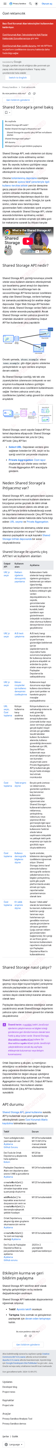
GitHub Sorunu (11, 1147)
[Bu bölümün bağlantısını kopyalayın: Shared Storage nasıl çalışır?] (5, 973)
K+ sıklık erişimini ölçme (19, 905)
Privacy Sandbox (9, 87)
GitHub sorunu (11, 1260)
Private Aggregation (37, 521)
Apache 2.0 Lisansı (10, 1360)
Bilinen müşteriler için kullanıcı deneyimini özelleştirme (21, 688)
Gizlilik (15, 1436)
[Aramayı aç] (30, 4)
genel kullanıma (33, 1112)
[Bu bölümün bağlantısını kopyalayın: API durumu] (27, 1105)
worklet (28, 1024)
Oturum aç (47, 3)
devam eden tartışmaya (37, 1318)
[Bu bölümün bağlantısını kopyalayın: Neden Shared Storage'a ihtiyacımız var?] (32, 488)
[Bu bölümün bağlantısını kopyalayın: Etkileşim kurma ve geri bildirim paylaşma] (36, 1278)
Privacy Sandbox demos (14, 1423)
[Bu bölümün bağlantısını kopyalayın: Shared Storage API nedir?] (5, 271)
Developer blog (9, 1387)
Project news (8, 1392)
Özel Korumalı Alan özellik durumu (19, 46)
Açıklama (8, 1144)
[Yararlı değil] (34, 93)
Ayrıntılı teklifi (24, 1309)
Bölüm (7, 1162)
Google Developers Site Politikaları (21, 1363)
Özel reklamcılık (13, 13)
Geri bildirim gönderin (18, 99)
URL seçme (16, 521)
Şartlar (5, 1436)
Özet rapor (40, 460)
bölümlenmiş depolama (24, 178)
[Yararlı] (29, 93)
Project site (8, 1405)
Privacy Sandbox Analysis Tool (17, 1419)
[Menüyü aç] (5, 3)
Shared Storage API (13, 1112)
